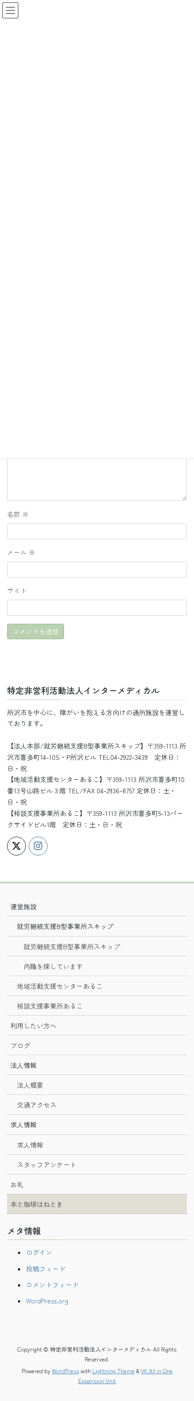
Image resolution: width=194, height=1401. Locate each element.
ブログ (20, 1045)
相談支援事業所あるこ (50, 1005)
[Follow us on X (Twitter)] (16, 846)
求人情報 (30, 1144)
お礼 (17, 1184)
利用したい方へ (33, 1025)
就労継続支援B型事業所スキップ (72, 946)
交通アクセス (37, 1104)
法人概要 (30, 1085)
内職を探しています (53, 966)
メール (21, 552)
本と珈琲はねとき (36, 1204)
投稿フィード (45, 1268)
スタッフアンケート (46, 1164)
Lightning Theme (113, 1371)
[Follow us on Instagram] (38, 846)
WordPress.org (47, 1300)
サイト (17, 590)
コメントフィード (52, 1284)
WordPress (65, 1371)
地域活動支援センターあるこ (60, 986)
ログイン (39, 1252)
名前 (18, 514)
